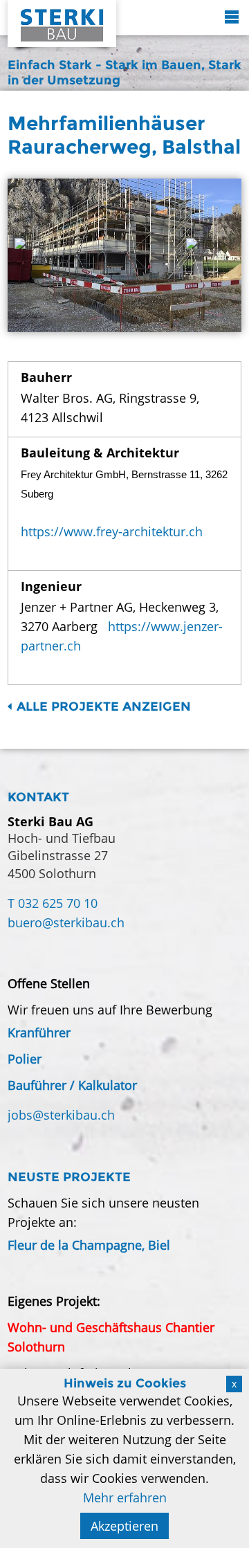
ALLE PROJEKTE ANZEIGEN (104, 706)
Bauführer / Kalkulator (72, 1085)
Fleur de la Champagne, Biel (89, 1245)
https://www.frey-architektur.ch (112, 531)
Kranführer (39, 1032)
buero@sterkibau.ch (66, 922)
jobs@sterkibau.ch (61, 1115)
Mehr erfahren (125, 1497)
